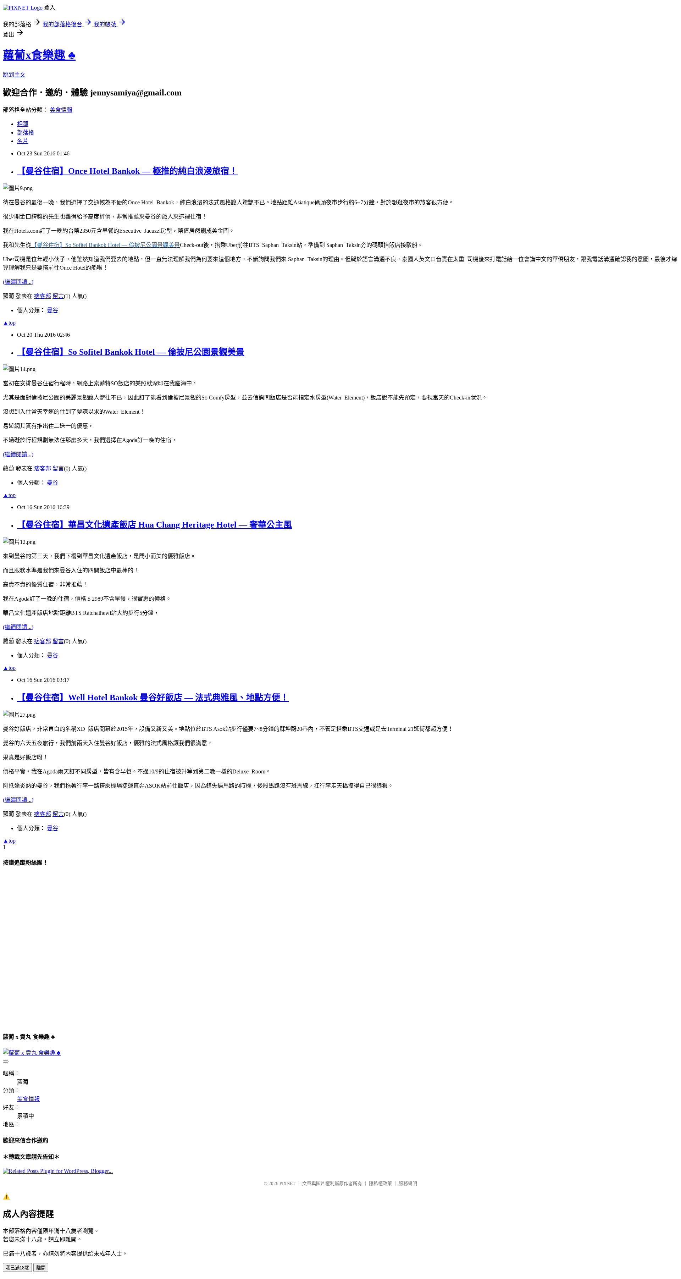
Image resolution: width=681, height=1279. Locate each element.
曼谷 (52, 310)
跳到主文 (14, 75)
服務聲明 (408, 1183)
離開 (40, 1267)
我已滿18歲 (17, 1267)
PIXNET (287, 1183)
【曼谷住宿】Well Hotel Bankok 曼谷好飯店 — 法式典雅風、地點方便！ (153, 697)
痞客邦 (42, 296)
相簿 (22, 124)
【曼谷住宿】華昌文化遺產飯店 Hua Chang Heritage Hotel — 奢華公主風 (154, 524)
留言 (58, 296)
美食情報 (61, 110)
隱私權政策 (380, 1183)
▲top (9, 323)
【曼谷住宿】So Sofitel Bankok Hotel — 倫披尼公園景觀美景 (130, 352)
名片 (22, 141)
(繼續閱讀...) (18, 282)
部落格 (25, 132)
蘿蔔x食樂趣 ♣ (39, 55)
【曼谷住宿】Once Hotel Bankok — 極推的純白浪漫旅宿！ (127, 171)
